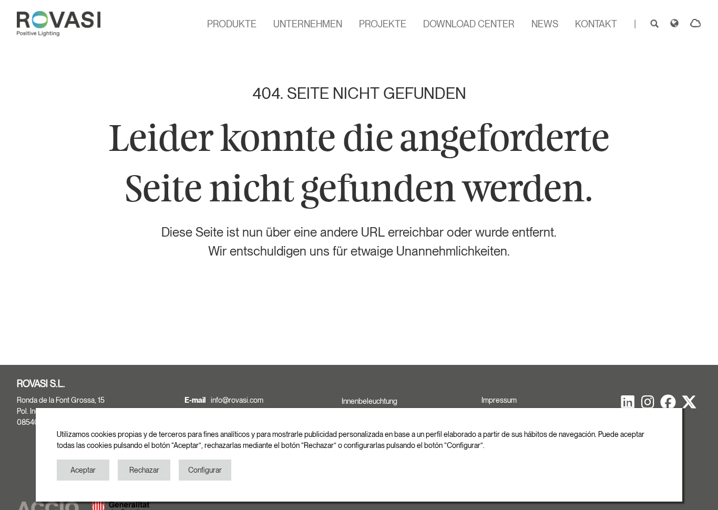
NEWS (544, 23)
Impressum (499, 400)
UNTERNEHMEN (307, 23)
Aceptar (83, 470)
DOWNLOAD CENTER (469, 23)
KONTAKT (596, 23)
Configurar (205, 470)
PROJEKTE (382, 23)
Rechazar (144, 470)
